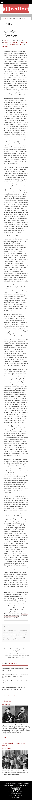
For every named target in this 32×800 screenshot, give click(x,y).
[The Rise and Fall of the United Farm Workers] (15, 759)
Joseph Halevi (7, 40)
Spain (12, 44)
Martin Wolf (7, 53)
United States (19, 44)
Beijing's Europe (6, 681)
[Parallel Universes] (15, 714)
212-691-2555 (17, 797)
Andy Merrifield (6, 704)
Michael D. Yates (6, 748)
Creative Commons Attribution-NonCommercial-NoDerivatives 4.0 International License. (16, 785)
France (13, 42)
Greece (18, 42)
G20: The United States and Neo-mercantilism (15, 675)
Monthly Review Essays (10, 696)
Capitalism (6, 42)
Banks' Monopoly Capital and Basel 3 (12, 687)
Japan (3, 44)
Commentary (5, 46)
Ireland (22, 42)
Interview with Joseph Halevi (10, 668)
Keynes (6, 584)
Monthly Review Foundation (16, 792)
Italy (26, 42)
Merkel (17, 181)
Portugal (8, 44)
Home (4, 18)
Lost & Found (6, 738)
